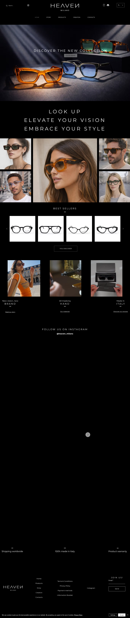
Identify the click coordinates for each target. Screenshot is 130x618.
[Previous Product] (7, 229)
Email (110, 580)
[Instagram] (28, 5)
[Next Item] (124, 434)
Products (39, 583)
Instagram (91, 588)
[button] (104, 5)
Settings (112, 615)
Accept (122, 615)
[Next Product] (123, 229)
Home (39, 579)
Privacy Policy (78, 615)
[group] (65, 229)
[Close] (128, 614)
